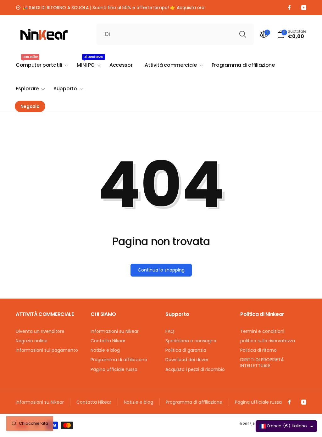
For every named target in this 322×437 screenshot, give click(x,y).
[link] (110, 7)
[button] (291, 34)
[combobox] (175, 34)
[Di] (242, 34)
